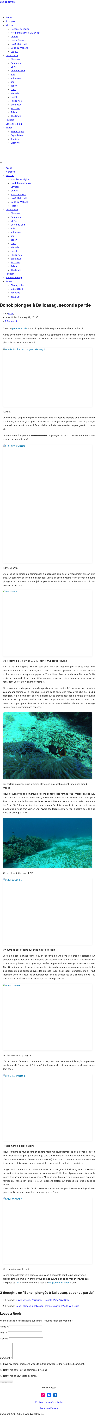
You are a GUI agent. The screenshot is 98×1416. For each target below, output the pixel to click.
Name (4, 1326)
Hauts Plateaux (18, 40)
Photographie (17, 131)
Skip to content (7, 2)
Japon (14, 85)
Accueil (9, 17)
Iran (13, 82)
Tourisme (15, 139)
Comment (6, 1358)
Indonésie (16, 78)
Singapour (16, 104)
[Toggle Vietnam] (44, 176)
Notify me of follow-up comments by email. (25, 1370)
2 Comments (11, 321)
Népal (14, 97)
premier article (19, 328)
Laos (13, 89)
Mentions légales (49, 1408)
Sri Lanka (15, 108)
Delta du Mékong (19, 48)
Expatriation (17, 135)
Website (4, 1338)
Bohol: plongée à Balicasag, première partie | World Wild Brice (47, 1306)
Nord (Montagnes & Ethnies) (25, 33)
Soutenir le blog (14, 124)
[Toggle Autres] (44, 281)
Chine (14, 67)
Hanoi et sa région (20, 29)
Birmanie (15, 59)
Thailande (16, 116)
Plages (14, 51)
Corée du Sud (18, 70)
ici (18, 1282)
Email (3, 1332)
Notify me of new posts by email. (20, 1376)
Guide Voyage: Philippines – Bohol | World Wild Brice (42, 1300)
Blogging (15, 143)
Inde (13, 74)
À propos (10, 21)
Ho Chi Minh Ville (19, 44)
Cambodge (16, 63)
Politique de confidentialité (49, 1402)
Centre (14, 36)
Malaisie (15, 93)
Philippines (16, 101)
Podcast (10, 120)
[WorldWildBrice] (13, 11)
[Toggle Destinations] (44, 210)
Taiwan (14, 112)
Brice (10, 313)
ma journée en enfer (58, 1282)
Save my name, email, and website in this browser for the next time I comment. (44, 1364)
